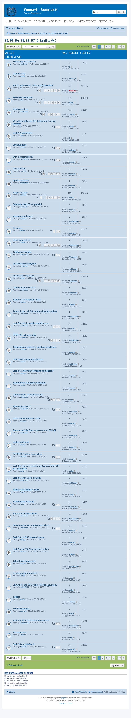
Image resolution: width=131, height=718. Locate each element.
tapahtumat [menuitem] (23, 21)
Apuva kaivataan (21, 180)
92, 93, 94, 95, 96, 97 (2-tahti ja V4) (30, 41)
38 (49, 281)
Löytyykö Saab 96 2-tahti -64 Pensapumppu (35, 584)
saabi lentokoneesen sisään (27, 418)
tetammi (72, 174)
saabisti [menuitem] (39, 21)
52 (49, 245)
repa (71, 400)
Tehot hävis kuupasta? (24, 561)
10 (52, 198)
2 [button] (102, 46)
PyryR (22, 492)
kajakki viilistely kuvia (23, 275)
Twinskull (23, 207)
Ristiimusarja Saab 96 (23, 501)
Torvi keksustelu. (21, 608)
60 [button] (119, 46)
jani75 (22, 599)
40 (55, 281)
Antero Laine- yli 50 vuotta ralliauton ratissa (35, 311)
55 (59, 245)
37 (45, 281)
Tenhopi (23, 219)
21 (59, 102)
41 (59, 281)
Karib (22, 504)
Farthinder (73, 281)
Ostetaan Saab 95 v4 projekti (27, 204)
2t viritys (17, 228)
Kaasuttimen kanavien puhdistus (29, 382)
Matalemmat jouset (22, 216)
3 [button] (106, 46)
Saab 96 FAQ (19, 73)
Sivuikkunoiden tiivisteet (25, 573)
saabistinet (24, 183)
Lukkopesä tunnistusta (24, 287)
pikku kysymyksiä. (22, 240)
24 (52, 90)
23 (49, 90)
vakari (22, 278)
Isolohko (23, 337)
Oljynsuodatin (19, 145)
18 (49, 102)
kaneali (23, 349)
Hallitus (72, 91)
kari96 (22, 147)
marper (72, 602)
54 (55, 245)
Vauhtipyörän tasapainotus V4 (28, 394)
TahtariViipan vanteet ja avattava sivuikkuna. (35, 347)
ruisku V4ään (19, 168)
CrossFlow (73, 507)
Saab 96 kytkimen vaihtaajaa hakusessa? (33, 370)
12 (59, 198)
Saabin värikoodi (21, 442)
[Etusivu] (14, 11)
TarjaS (22, 361)
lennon (22, 385)
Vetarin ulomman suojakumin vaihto (31, 525)
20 (55, 102)
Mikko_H (72, 79)
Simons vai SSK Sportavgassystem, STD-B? (34, 430)
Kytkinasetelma (20, 109)
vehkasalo (24, 112)
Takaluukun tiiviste (22, 252)
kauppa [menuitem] (69, 21)
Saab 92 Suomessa (22, 133)
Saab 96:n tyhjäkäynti (23, 644)
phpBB (63, 698)
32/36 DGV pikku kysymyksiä (27, 454)
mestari (72, 162)
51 (45, 245)
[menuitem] (19, 28)
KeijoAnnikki (74, 221)
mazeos (23, 171)
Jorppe (72, 114)
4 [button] (109, 46)
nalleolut (72, 150)
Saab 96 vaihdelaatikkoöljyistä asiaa (30, 323)
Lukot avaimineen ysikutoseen (28, 359)
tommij (22, 76)
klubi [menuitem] (7, 21)
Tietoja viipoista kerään (24, 61)
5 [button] (113, 46)
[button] (94, 47)
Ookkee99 (24, 254)
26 (59, 90)
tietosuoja (106, 21)
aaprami (23, 373)
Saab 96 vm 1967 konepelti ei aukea (31, 549)
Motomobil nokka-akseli (25, 513)
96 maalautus (20, 632)
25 (55, 90)
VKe (21, 100)
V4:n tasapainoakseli (23, 156)
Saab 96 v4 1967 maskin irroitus (28, 537)
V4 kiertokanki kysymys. (25, 263)
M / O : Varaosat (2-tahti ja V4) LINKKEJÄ (33, 85)
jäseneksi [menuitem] (54, 21)
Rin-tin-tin (23, 64)
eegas (71, 197)
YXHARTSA (24, 159)
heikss (22, 230)
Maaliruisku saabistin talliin (26, 489)
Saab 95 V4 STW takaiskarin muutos (31, 620)
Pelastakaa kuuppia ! (23, 97)
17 (45, 102)
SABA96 (23, 647)
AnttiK (71, 126)
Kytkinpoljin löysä (21, 406)
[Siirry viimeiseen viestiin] (72, 67)
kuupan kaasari (20, 192)
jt (69, 67)
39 (52, 281)
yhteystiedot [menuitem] (86, 21)
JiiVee (22, 135)
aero (71, 637)
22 (45, 90)
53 (52, 245)
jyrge (71, 102)
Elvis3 (71, 614)
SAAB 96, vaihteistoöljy (24, 335)
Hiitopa (22, 302)
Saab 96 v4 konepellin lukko (27, 299)
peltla (22, 471)
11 (55, 198)
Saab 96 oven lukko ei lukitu (27, 478)
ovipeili (16, 596)
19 (52, 102)
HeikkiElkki (24, 587)
